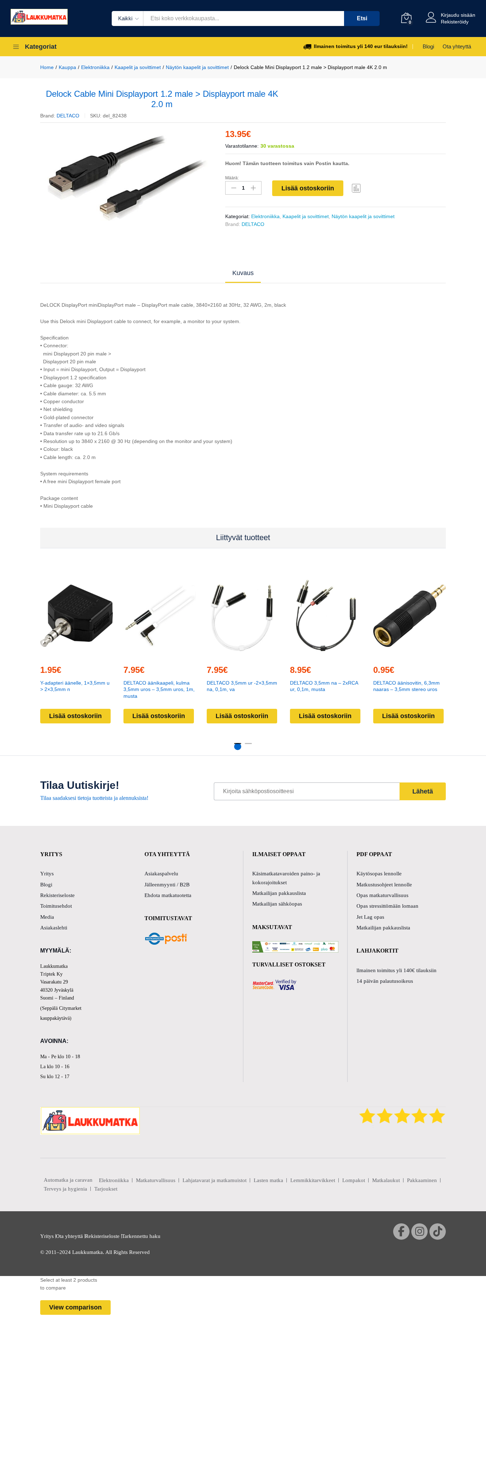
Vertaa (356, 188)
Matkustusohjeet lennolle (384, 884)
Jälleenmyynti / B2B (167, 884)
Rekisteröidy (455, 22)
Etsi (362, 18)
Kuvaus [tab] (243, 273)
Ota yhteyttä (457, 46)
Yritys (47, 873)
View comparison (75, 1307)
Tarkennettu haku (141, 1236)
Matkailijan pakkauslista (279, 893)
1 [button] (237, 746)
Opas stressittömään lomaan (387, 906)
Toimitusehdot (56, 906)
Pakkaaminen (422, 1180)
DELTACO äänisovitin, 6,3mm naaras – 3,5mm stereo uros (406, 686)
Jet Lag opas (370, 917)
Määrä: (232, 178)
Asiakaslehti (53, 927)
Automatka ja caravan (68, 1180)
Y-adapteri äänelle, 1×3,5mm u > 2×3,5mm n (75, 686)
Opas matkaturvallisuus (382, 895)
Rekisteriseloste (57, 895)
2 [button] (248, 746)
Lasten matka (268, 1180)
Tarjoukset (105, 1189)
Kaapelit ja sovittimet (305, 216)
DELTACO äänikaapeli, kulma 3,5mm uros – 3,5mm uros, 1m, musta (159, 689)
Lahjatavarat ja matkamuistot (215, 1180)
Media (47, 917)
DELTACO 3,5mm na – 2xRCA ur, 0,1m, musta (324, 686)
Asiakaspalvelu (161, 873)
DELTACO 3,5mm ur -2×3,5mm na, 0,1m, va (242, 686)
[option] (127, 177)
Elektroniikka (265, 216)
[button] (60, 654)
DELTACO (68, 115)
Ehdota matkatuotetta (167, 895)
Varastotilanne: (242, 146)
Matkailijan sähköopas (277, 904)
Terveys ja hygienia (65, 1189)
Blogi (428, 46)
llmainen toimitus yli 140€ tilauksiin (396, 970)
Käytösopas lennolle (379, 873)
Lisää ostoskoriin (307, 188)
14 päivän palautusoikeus (384, 981)
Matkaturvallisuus (155, 1180)
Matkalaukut (386, 1180)
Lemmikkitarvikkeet (312, 1180)
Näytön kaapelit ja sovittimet (363, 216)
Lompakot (353, 1180)
